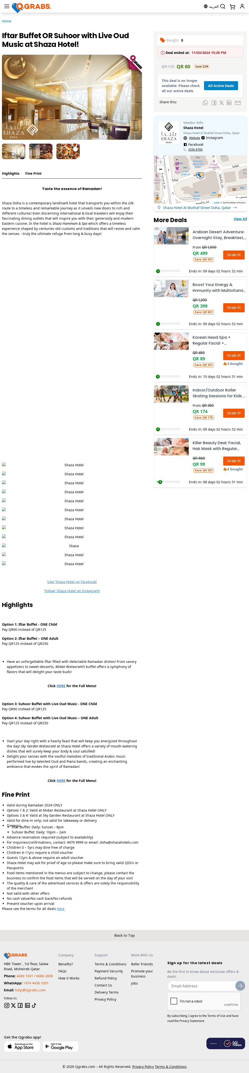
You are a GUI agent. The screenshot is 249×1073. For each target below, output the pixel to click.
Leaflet (216, 202)
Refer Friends (142, 964)
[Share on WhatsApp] (205, 102)
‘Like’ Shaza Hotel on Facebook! (72, 582)
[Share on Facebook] (214, 102)
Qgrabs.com (85, 1066)
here (60, 908)
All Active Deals (221, 85)
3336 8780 (195, 150)
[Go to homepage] (32, 6)
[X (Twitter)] (13, 1005)
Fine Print (33, 173)
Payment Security (109, 971)
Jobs (134, 983)
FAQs (62, 971)
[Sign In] (242, 6)
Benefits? (65, 964)
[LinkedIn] (27, 1005)
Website (194, 138)
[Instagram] (7, 1005)
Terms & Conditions (110, 964)
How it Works (69, 978)
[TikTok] (34, 1005)
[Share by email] (237, 102)
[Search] (223, 6)
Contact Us (103, 985)
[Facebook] (20, 1005)
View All (240, 218)
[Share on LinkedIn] (229, 102)
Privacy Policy (105, 999)
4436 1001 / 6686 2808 (35, 976)
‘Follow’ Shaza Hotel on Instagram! (72, 590)
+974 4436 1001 (36, 983)
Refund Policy (106, 978)
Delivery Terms (107, 992)
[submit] (240, 986)
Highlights (10, 173)
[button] (200, 176)
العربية (214, 6)
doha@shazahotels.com (119, 842)
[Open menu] (7, 6)
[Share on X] (221, 103)
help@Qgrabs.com (30, 990)
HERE (61, 686)
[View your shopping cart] (232, 6)
